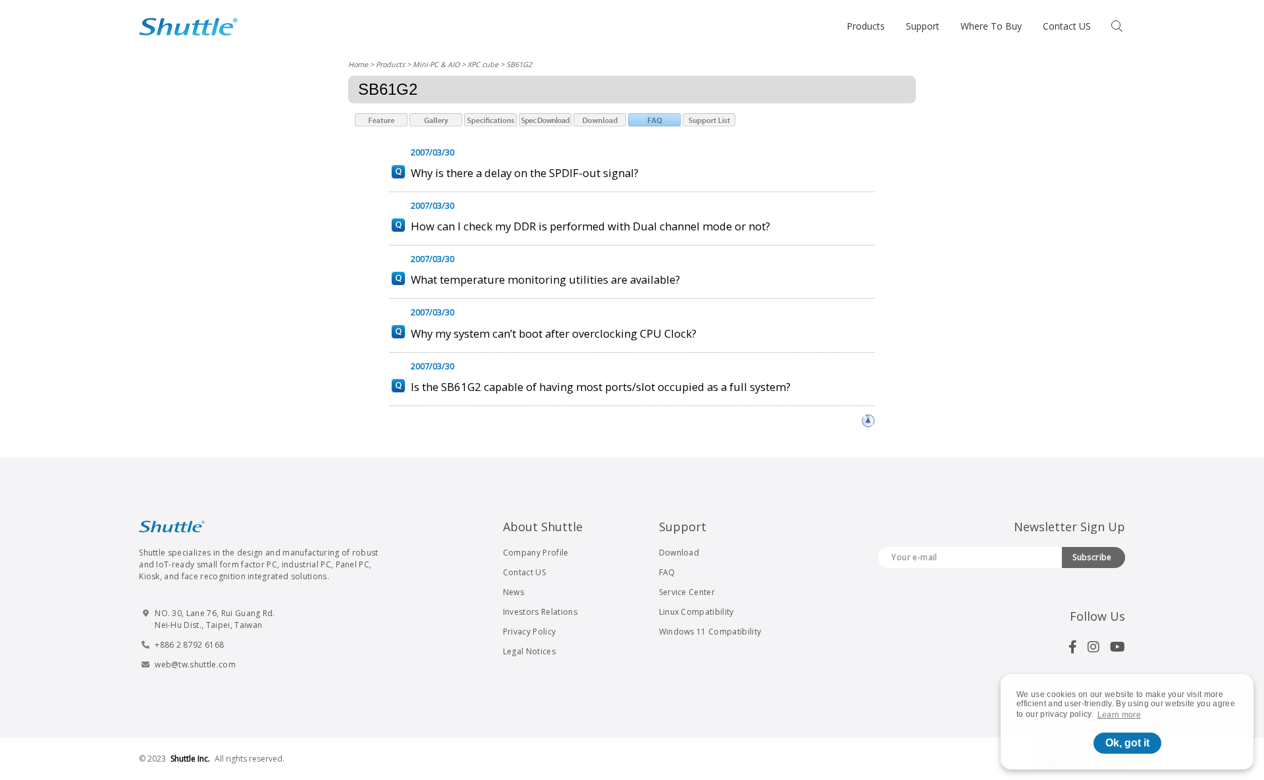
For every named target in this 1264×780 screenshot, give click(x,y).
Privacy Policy (529, 631)
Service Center (687, 592)
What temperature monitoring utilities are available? (545, 279)
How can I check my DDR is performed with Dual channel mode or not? (590, 226)
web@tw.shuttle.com (195, 664)
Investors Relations (540, 611)
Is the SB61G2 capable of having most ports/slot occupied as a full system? (601, 386)
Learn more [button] (1119, 714)
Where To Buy (991, 26)
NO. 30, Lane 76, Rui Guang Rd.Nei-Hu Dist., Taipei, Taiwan (215, 619)
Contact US (1067, 26)
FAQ (667, 572)
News (513, 592)
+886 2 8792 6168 (189, 644)
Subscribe (1092, 557)
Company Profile (536, 552)
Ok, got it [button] (1127, 742)
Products (866, 26)
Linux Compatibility (696, 611)
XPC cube (482, 64)
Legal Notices (529, 651)
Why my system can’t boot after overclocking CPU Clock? (554, 333)
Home (358, 64)
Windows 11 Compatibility (710, 631)
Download (679, 552)
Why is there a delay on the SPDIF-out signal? (525, 172)
